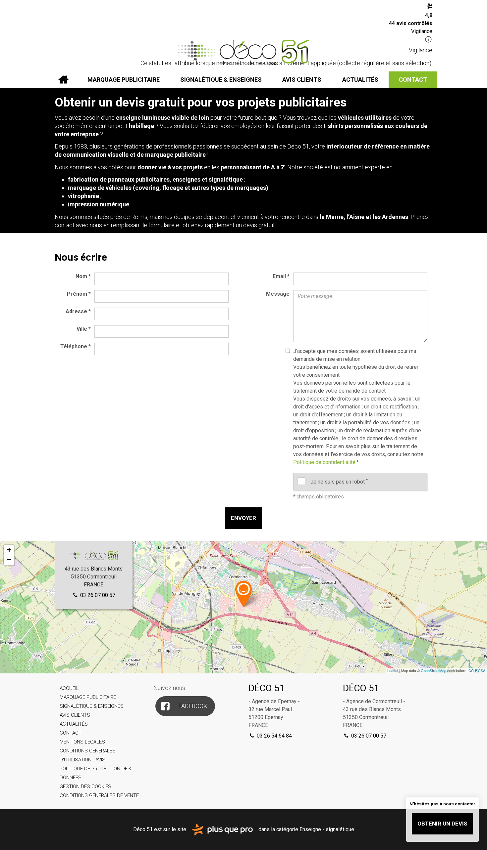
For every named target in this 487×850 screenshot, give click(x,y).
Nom (83, 276)
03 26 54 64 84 (273, 736)
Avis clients (301, 79)
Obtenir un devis (442, 823)
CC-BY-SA (476, 670)
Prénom (79, 294)
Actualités (360, 79)
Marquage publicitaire (123, 79)
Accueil (63, 79)
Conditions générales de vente (99, 795)
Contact (413, 79)
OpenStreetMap (433, 670)
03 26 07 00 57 (97, 595)
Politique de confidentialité (324, 462)
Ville (84, 329)
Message (278, 294)
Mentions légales (82, 742)
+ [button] (9, 550)
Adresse (78, 311)
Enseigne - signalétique (326, 829)
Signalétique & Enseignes (221, 79)
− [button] (9, 560)
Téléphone (75, 346)
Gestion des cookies (85, 786)
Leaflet (392, 670)
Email (281, 276)
